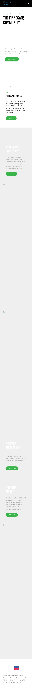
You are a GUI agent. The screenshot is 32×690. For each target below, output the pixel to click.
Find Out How (12, 514)
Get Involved (12, 174)
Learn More (12, 118)
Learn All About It (12, 59)
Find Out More (12, 468)
